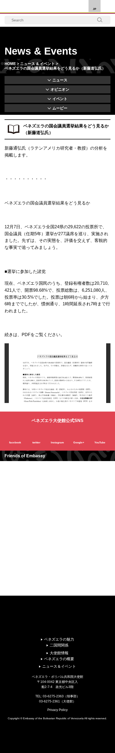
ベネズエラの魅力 (59, 639)
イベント (59, 99)
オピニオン (60, 89)
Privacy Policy (57, 710)
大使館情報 (59, 653)
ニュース (59, 80)
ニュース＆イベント (59, 666)
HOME (10, 64)
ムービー (59, 108)
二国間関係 (59, 645)
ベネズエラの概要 (59, 659)
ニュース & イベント (37, 64)
